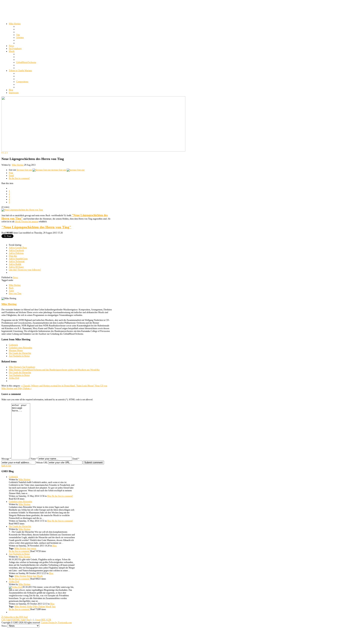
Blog (49, 496)
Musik (40, 576)
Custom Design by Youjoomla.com (56, 622)
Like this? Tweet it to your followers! (25, 269)
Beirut (29, 576)
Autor (11, 290)
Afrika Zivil (14, 378)
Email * (76, 458)
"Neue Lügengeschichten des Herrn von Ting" (36, 227)
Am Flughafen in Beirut (19, 356)
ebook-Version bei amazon (26, 221)
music (33, 548)
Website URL (42, 462)
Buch (11, 288)
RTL (44, 620)
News (15, 277)
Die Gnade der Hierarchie (20, 353)
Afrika (29, 606)
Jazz (29, 548)
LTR (49, 620)
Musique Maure (16, 350)
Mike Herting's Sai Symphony (22, 367)
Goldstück (13, 345)
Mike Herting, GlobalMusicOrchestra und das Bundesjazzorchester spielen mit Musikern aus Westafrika (54, 369)
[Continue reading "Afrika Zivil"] (16, 587)
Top (28, 620)
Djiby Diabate (39, 606)
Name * (34, 458)
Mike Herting (18, 165)
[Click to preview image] (22, 210)
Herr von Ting (15, 293)
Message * (6, 458)
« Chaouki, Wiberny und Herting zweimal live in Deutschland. (48, 385)
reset (38, 620)
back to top (6, 465)
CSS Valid (6, 620)
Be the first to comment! (19, 178)
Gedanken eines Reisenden (20, 347)
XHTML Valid (18, 620)
